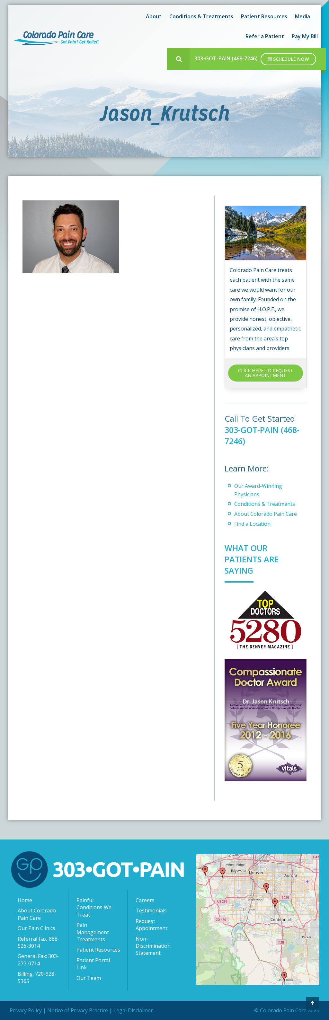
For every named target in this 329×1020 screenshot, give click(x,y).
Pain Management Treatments (92, 932)
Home (25, 900)
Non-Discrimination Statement (153, 946)
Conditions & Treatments (264, 503)
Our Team (88, 977)
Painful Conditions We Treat (93, 907)
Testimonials (151, 910)
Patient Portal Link (93, 964)
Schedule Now (290, 59)
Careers (145, 900)
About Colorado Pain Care (265, 513)
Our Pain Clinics (36, 928)
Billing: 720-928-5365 (37, 977)
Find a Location (252, 523)
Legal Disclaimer (133, 1010)
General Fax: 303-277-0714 (38, 960)
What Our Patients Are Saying (252, 559)
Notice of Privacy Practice (77, 1010)
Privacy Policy (26, 1010)
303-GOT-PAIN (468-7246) (226, 58)
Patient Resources (98, 949)
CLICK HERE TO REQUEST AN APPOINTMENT (265, 372)
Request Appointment (151, 925)
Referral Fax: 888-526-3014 (38, 942)
